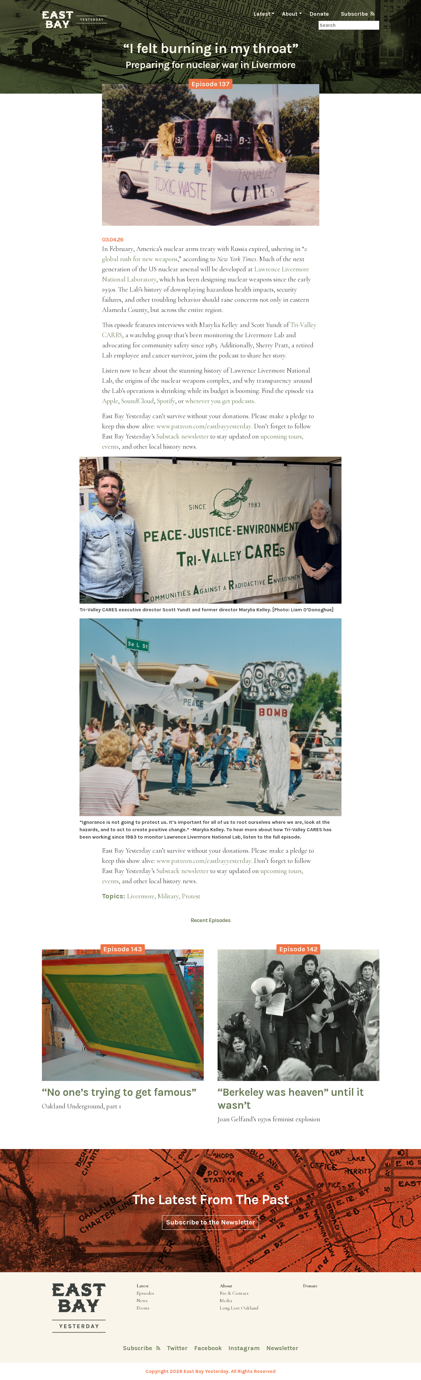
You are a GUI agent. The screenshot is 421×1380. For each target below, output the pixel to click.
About (289, 13)
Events (143, 1308)
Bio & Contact (234, 1293)
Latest (261, 13)
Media (226, 1300)
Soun (127, 401)
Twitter (178, 1348)
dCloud (144, 401)
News (142, 1300)
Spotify (166, 401)
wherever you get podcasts (219, 401)
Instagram (244, 1348)
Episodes (145, 1293)
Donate (319, 13)
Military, (169, 896)
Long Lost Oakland (239, 1308)
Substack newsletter (182, 436)
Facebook (208, 1348)
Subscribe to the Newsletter (210, 1222)
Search (310, 25)
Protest (191, 896)
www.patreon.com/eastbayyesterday (204, 426)
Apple (110, 401)
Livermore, (142, 896)
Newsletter (282, 1348)
